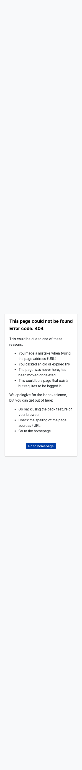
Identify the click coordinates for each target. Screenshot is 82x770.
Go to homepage (41, 446)
